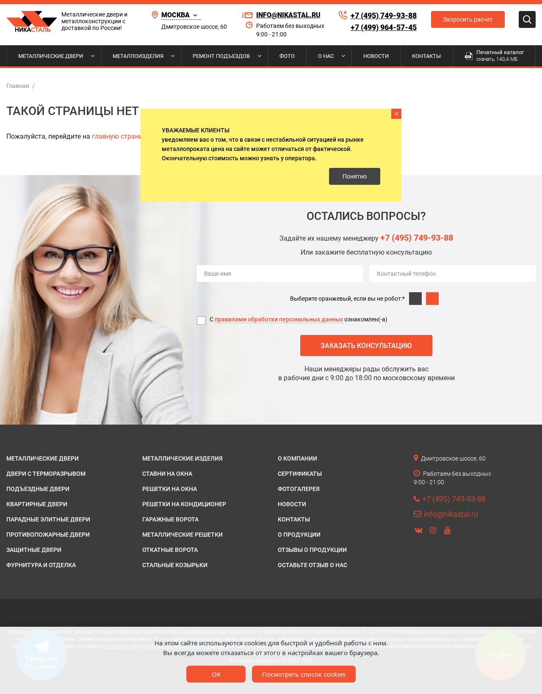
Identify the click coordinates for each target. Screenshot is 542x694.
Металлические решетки (182, 534)
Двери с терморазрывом (46, 473)
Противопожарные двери (48, 534)
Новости (376, 56)
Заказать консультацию (366, 346)
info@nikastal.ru (288, 15)
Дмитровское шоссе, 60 (194, 26)
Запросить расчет (468, 19)
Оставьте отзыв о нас (312, 565)
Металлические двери (50, 56)
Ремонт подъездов (221, 56)
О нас (326, 56)
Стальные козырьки (174, 565)
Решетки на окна (169, 489)
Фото (287, 56)
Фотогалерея (299, 489)
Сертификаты (300, 473)
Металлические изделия (182, 458)
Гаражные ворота (170, 519)
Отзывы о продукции (312, 549)
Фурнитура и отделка (41, 565)
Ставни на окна (167, 473)
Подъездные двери (37, 489)
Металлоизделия (138, 56)
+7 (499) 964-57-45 (384, 27)
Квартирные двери (36, 504)
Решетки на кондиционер (184, 504)
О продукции (299, 534)
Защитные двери (33, 549)
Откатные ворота (170, 549)
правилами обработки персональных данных (279, 319)
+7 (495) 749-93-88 (384, 15)
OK (216, 674)
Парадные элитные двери (48, 519)
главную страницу (121, 136)
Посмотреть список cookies (304, 674)
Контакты (426, 56)
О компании (297, 458)
